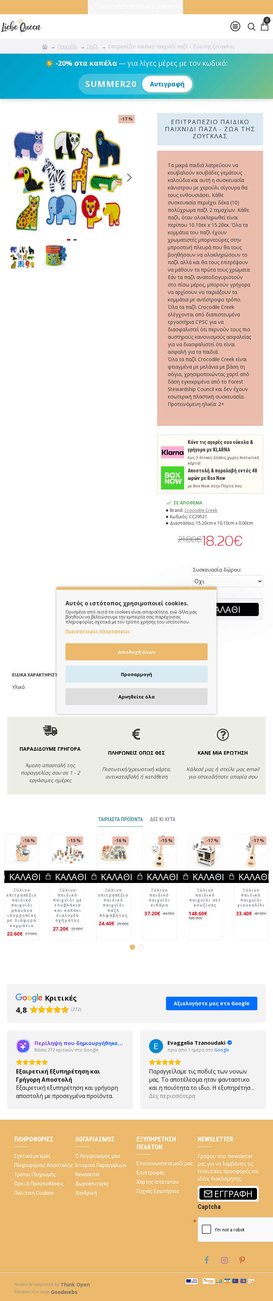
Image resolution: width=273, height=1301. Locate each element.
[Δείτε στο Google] (23, 1046)
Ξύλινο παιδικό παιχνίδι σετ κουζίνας (205, 898)
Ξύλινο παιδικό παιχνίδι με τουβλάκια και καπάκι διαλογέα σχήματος (67, 905)
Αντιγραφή (167, 84)
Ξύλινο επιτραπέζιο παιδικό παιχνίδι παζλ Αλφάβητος (113, 903)
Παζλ (92, 46)
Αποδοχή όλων (136, 652)
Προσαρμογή (136, 674)
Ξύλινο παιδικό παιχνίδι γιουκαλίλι (251, 898)
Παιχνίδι (67, 46)
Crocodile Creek (200, 510)
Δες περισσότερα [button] (39, 1096)
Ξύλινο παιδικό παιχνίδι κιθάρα (159, 898)
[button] (14, 178)
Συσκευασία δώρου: (217, 569)
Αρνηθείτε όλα (136, 697)
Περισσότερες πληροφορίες (97, 631)
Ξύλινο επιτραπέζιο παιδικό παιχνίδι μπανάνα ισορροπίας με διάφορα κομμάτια (22, 908)
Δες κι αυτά (162, 819)
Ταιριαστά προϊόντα (120, 819)
